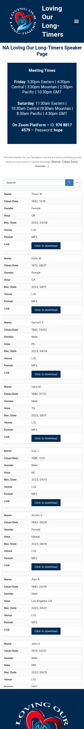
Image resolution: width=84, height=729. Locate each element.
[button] (76, 21)
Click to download (46, 245)
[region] (42, 432)
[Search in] (76, 182)
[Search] (69, 182)
